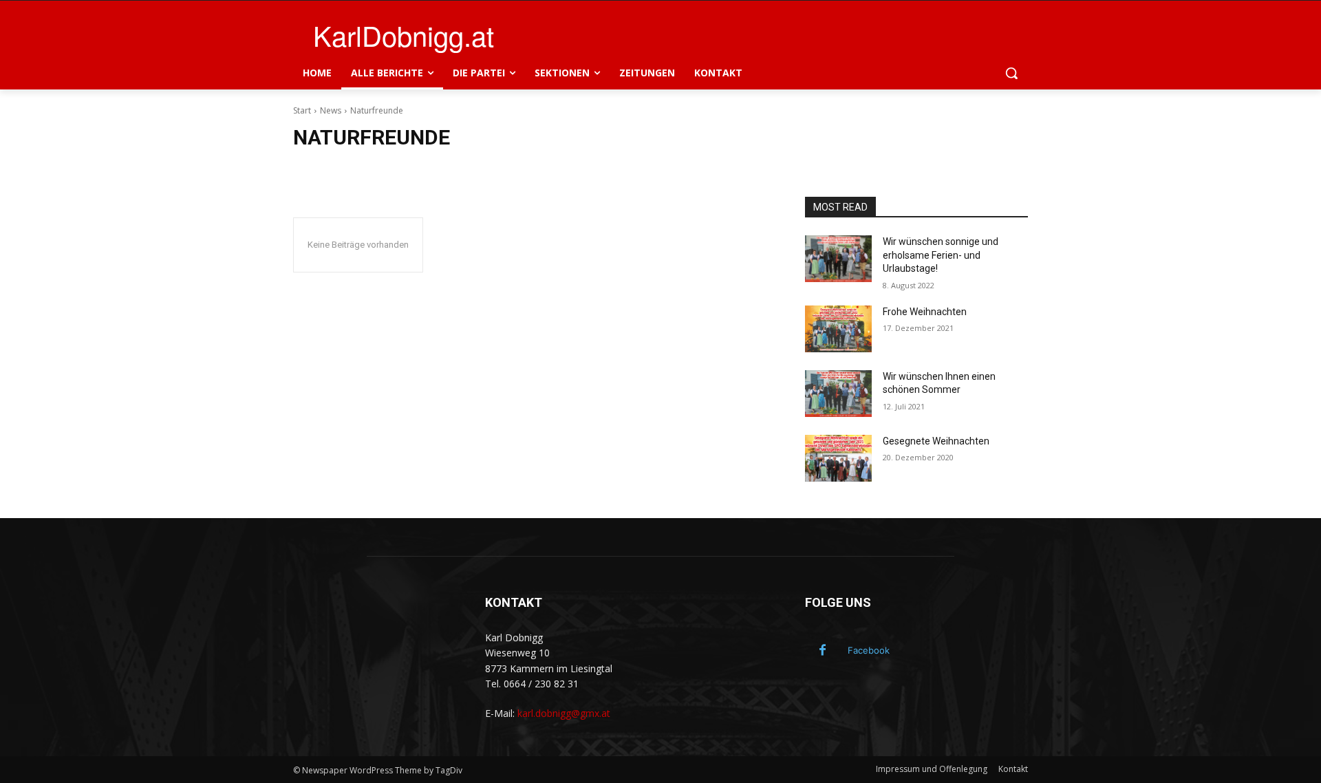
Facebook (869, 650)
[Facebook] (822, 651)
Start (302, 110)
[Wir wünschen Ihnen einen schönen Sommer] (838, 393)
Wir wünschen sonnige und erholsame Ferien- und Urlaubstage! (940, 255)
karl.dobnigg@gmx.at (563, 713)
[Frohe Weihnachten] (838, 328)
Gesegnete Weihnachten (936, 441)
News (330, 110)
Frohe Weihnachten (925, 311)
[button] (1011, 72)
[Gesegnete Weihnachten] (838, 458)
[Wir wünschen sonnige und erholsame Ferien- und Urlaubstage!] (838, 258)
